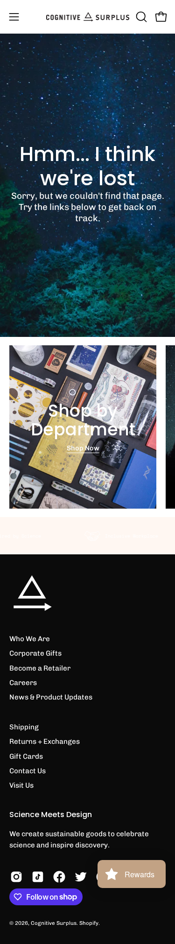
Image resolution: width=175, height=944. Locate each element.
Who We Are (29, 639)
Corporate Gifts (35, 653)
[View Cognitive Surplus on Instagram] (16, 877)
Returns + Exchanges (44, 741)
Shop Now (83, 448)
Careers (23, 682)
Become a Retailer (39, 668)
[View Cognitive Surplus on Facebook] (59, 877)
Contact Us (27, 771)
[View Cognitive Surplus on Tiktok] (38, 877)
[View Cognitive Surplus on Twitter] (81, 877)
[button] (140, 16)
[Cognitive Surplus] (87, 17)
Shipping (24, 727)
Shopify (88, 923)
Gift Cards (26, 756)
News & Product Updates (50, 697)
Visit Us (21, 785)
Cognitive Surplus (54, 923)
